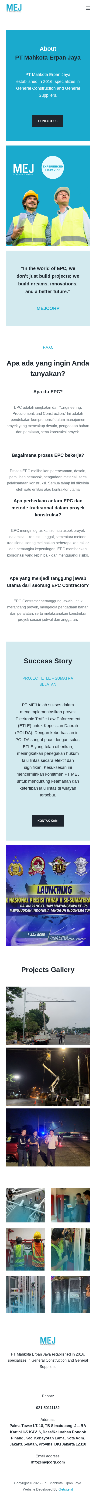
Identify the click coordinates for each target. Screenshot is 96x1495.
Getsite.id (65, 1489)
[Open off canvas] (88, 8)
